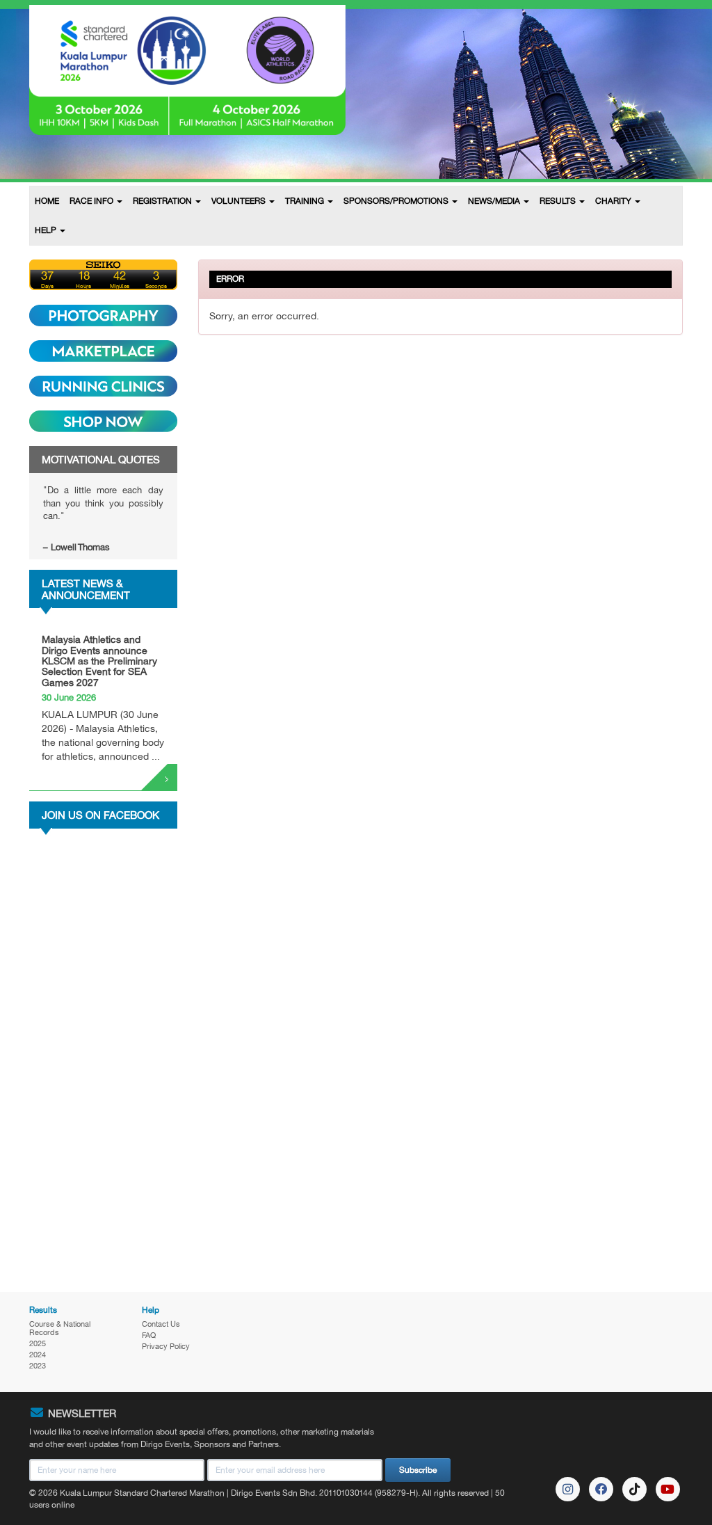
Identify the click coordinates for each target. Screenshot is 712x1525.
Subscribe (418, 1470)
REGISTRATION (163, 201)
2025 (37, 1343)
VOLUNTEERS (239, 201)
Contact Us (161, 1324)
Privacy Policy (166, 1346)
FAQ (149, 1335)
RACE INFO (92, 201)
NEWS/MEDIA (495, 201)
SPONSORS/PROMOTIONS (397, 201)
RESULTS (559, 201)
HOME (47, 201)
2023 (37, 1366)
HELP (46, 230)
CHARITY (614, 201)
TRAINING (305, 201)
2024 (37, 1354)
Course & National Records (59, 1328)
